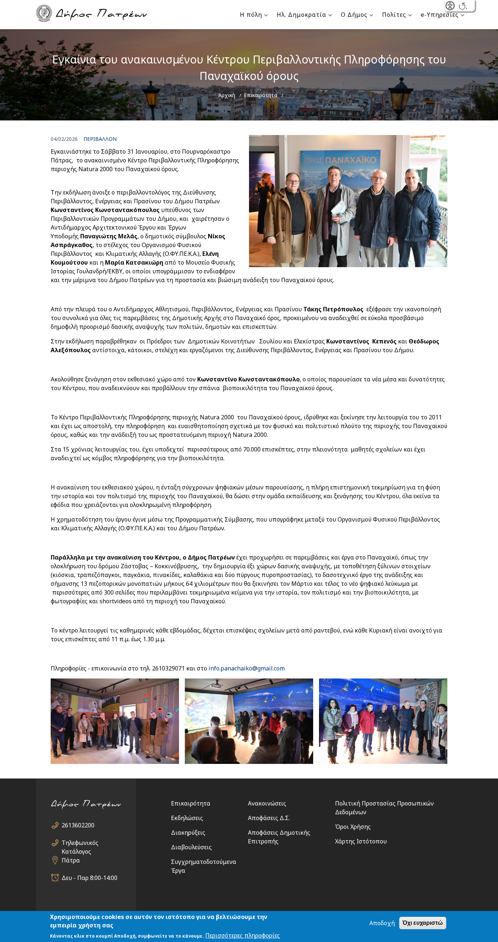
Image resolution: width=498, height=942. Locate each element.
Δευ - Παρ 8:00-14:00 (89, 878)
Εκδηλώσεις (187, 818)
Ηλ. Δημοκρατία (301, 15)
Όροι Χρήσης (353, 827)
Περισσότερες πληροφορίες (242, 935)
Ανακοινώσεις (267, 803)
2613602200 (78, 825)
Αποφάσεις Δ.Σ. (269, 818)
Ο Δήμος (354, 15)
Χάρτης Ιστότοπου (361, 841)
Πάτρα (71, 860)
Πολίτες (394, 15)
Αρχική (226, 95)
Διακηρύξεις (188, 832)
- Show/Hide (451, 6)
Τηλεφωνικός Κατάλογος (80, 843)
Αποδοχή (382, 923)
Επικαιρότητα (260, 95)
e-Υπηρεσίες (440, 15)
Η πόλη (251, 15)
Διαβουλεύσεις (191, 847)
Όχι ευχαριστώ (422, 923)
